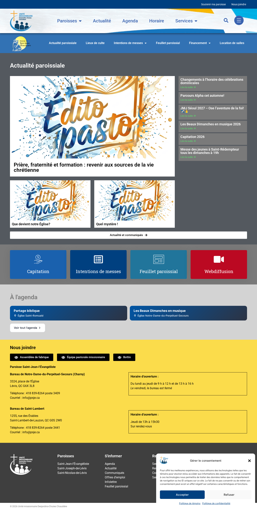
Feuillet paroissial (168, 43)
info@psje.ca (31, 398)
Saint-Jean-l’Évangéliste (73, 464)
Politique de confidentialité (216, 503)
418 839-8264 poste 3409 (43, 393)
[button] (249, 461)
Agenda (130, 21)
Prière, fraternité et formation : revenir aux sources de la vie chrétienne (84, 167)
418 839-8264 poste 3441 (43, 427)
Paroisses (67, 21)
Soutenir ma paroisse (213, 4)
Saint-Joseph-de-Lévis (72, 468)
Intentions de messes (128, 43)
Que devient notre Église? (31, 224)
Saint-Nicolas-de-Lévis (72, 473)
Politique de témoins (189, 503)
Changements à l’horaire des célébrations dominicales (211, 81)
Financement (198, 43)
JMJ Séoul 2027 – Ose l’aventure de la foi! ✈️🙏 (212, 109)
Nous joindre (238, 4)
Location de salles (232, 43)
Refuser (229, 494)
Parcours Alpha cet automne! (202, 95)
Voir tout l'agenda (25, 328)
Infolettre (111, 482)
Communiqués (114, 473)
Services (184, 21)
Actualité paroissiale (63, 43)
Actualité (102, 21)
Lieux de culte (95, 43)
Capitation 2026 (192, 137)
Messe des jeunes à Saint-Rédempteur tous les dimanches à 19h (209, 151)
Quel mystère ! (107, 224)
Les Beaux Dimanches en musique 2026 (210, 124)
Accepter (182, 494)
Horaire (156, 21)
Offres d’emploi (115, 477)
